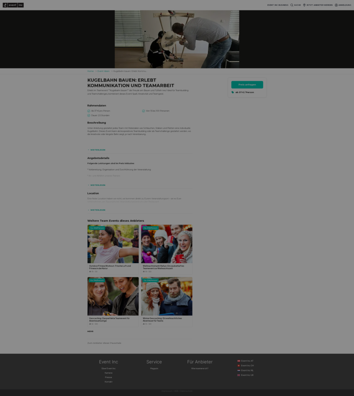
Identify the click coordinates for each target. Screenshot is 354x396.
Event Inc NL (247, 370)
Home (90, 71)
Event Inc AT (247, 361)
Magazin (154, 368)
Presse (108, 377)
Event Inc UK (247, 375)
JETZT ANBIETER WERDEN (320, 5)
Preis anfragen (247, 84)
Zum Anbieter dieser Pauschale (104, 343)
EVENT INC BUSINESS (277, 5)
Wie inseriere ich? (199, 368)
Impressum (167, 391)
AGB (176, 391)
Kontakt (108, 381)
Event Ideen (103, 71)
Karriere (108, 372)
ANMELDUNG (345, 5)
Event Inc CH (247, 365)
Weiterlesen (97, 150)
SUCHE (297, 5)
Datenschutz (186, 391)
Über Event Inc (108, 368)
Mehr (90, 331)
